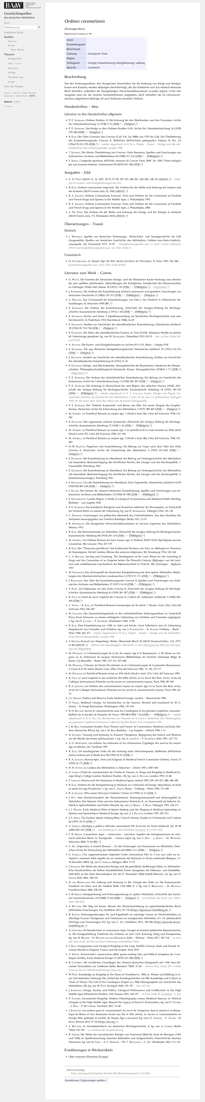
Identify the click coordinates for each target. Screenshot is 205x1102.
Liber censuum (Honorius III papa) (88, 1056)
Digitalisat (160, 287)
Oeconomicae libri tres (157, 645)
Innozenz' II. (142, 829)
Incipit (11, 81)
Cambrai (167, 994)
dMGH (164, 179)
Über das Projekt (13, 86)
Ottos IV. (116, 970)
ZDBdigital (153, 156)
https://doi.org (107, 1021)
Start (7, 22)
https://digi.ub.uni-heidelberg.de (149, 910)
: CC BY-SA (12, 93)
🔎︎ (39, 27)
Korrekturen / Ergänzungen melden (85, 1080)
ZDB (116, 124)
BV (107, 303)
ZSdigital (129, 124)
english (17, 101)
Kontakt (32, 93)
